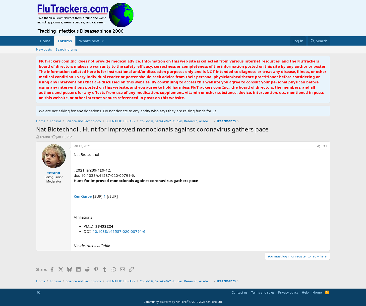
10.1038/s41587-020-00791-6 (119, 231)
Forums (65, 40)
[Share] (318, 146)
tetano (45, 136)
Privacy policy (288, 292)
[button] (102, 41)
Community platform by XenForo (183, 302)
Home (45, 40)
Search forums (66, 49)
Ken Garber (83, 196)
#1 (325, 146)
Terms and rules (262, 292)
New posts (44, 49)
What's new (89, 40)
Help (305, 292)
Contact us (239, 292)
